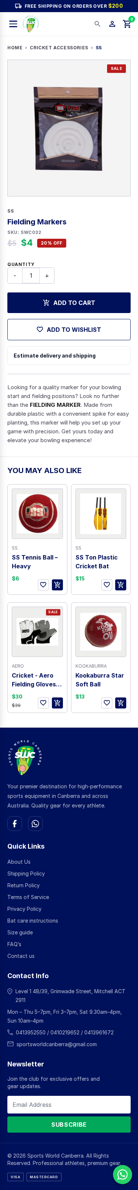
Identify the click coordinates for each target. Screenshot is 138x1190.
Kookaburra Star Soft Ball (99, 680)
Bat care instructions (32, 920)
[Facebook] (14, 823)
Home (14, 47)
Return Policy (23, 885)
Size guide (20, 932)
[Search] (97, 24)
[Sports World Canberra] (30, 24)
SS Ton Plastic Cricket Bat (96, 562)
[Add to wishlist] (43, 584)
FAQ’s (14, 944)
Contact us (21, 956)
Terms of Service (28, 897)
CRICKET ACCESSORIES (59, 47)
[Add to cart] (57, 584)
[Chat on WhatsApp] (35, 823)
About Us (19, 862)
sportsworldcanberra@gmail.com (57, 1044)
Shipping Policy (26, 873)
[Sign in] (112, 24)
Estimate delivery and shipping (55, 355)
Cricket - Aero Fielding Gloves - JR (36, 680)
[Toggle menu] (13, 24)
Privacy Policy (24, 909)
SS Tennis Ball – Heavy (35, 562)
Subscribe (69, 1124)
